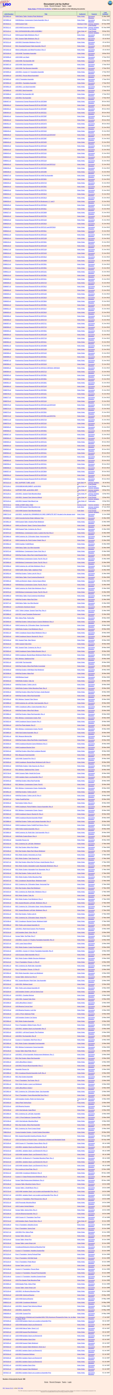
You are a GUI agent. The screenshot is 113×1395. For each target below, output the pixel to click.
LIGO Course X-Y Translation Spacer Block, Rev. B (31, 1143)
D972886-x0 (7, 714)
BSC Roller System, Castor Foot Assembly (28, 947)
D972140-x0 (7, 1217)
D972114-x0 (7, 1228)
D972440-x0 (7, 866)
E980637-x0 (7, 175)
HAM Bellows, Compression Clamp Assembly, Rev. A (32, 20)
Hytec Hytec (32, 9)
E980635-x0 (7, 183)
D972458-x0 (7, 784)
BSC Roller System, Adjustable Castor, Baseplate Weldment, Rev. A (36, 866)
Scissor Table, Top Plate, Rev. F (25, 936)
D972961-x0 (7, 521)
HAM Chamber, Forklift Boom (24, 544)
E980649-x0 (7, 131)
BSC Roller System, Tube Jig (24, 895)
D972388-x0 (7, 1073)
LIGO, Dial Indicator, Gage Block (25, 1110)
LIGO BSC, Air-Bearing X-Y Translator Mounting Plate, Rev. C (34, 1158)
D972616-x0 (7, 644)
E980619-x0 (7, 242)
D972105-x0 (7, 1143)
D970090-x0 (7, 90)
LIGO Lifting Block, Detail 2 (23, 1088)
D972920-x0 (7, 651)
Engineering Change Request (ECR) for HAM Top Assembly (34, 175)
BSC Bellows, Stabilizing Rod (24, 658)
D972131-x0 (7, 936)
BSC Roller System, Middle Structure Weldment (30, 958)
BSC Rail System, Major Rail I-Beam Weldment (30, 851)
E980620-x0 (7, 238)
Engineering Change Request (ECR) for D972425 (31, 142)
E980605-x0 (7, 294)
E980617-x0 (7, 249)
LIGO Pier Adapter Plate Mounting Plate (27, 1280)
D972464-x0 (7, 769)
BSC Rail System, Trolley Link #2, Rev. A (28, 873)
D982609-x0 (7, 1313)
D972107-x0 (7, 1054)
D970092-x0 (7, 83)
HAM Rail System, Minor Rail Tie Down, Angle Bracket (32, 692)
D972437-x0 (7, 880)
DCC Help (20, 1388)
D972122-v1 (7, 31)
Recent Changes (55, 6)
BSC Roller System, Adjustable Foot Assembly (30, 1043)
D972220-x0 (7, 991)
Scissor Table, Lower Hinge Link (25, 1243)
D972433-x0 (7, 910)
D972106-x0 (7, 1213)
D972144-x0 (7, 1176)
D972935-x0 (7, 688)
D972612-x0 (7, 1173)
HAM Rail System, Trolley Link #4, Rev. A (28, 573)
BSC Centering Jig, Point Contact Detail (27, 1128)
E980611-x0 (7, 271)
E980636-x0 (7, 179)
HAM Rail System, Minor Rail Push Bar (27, 780)
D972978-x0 (7, 547)
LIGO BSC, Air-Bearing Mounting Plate (27, 1291)
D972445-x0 (7, 858)
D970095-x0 (7, 72)
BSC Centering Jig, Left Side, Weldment (28, 843)
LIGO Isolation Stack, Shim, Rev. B (26, 932)
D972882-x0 (7, 817)
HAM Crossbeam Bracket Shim (25, 747)
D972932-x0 (7, 629)
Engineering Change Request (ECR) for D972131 (31, 427)
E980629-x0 (7, 205)
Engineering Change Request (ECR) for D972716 (31, 419)
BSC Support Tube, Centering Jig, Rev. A (28, 647)
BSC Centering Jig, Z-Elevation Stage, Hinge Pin (30, 917)
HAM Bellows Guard (21, 677)
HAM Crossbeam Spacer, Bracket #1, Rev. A (29, 636)
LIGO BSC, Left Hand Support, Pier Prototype (29, 1032)
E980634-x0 (7, 186)
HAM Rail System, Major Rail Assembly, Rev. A (30, 714)
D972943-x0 (7, 751)
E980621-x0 (7, 234)
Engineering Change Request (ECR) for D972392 (31, 149)
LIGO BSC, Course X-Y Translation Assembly (29, 72)
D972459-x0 (7, 729)
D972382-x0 (7, 1091)
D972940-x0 (7, 621)
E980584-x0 (7, 371)
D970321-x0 (7, 1365)
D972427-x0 (7, 862)
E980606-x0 (7, 290)
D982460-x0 (7, 788)
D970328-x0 (7, 1339)
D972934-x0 (7, 766)
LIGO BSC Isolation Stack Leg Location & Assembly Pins (33, 1373)
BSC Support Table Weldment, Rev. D (27, 38)
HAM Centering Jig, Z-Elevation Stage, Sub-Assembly (32, 625)
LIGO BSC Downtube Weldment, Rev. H (28, 42)
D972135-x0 (7, 977)
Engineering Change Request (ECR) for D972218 (31, 364)
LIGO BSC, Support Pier (23, 1310)
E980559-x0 (7, 464)
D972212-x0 (7, 38)
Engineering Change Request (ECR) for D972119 (31, 401)
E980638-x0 (7, 172)
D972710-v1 (7, 505)
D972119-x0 (7, 1158)
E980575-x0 (7, 405)
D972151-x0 (7, 1202)
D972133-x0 (7, 1287)
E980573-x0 (7, 412)
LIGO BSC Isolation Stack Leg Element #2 (28, 1361)
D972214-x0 (7, 1162)
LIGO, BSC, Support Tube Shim (25, 999)
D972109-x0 (7, 1258)
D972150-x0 (7, 999)
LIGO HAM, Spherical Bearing (24, 1295)
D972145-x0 (7, 1180)
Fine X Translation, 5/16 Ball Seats (26, 1258)
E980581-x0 (7, 382)
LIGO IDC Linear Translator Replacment (27, 614)
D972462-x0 (7, 810)
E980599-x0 (7, 316)
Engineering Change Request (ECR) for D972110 (31, 153)
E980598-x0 (7, 320)
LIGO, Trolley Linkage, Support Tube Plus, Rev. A (30, 610)
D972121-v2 (7, 482)
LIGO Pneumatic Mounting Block (25, 1202)
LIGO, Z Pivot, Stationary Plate (25, 1014)
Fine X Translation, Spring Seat (25, 1228)
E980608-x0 (7, 283)
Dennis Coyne (81, 505)
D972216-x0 (7, 932)
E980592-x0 (7, 342)
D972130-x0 (7, 1051)
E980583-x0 (7, 375)
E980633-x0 (7, 190)
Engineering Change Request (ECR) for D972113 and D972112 (35, 164)
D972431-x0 (7, 914)
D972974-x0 (7, 570)
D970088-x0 (7, 98)
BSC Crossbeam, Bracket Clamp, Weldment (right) (31, 921)
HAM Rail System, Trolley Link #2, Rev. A (28, 795)
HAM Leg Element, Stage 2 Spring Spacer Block (30, 525)
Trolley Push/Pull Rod (22, 799)
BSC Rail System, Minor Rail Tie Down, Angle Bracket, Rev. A (34, 862)
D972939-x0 (7, 669)
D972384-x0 (7, 1058)
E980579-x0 (7, 390)
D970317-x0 (7, 1373)
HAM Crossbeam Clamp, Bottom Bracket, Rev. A (30, 651)
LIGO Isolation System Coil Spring (26, 1017)
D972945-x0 (7, 780)
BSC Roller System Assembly (24, 1021)
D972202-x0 (7, 49)
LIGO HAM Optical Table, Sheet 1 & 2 (27, 1328)
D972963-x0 (7, 16)
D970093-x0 (7, 79)
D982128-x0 (7, 1310)
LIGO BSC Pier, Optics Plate (24, 1232)
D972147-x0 (7, 1250)
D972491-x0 (7, 736)
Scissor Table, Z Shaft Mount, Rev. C (26, 1188)
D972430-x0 (7, 847)
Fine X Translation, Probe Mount (25, 1262)
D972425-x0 (7, 906)
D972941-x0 (7, 710)
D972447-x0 (7, 647)
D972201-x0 (7, 1028)
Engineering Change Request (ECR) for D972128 (31, 238)
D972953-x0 (7, 610)
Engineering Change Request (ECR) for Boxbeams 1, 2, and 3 (34, 201)
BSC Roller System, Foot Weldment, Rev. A (29, 899)
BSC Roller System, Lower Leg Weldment (28, 1084)
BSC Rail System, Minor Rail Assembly (27, 1125)
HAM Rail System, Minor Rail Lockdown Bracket (30, 751)
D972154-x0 (7, 1006)
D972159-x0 (7, 1110)
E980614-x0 (7, 260)
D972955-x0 (7, 555)
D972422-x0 (7, 843)
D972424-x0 (7, 884)
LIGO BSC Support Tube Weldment (26, 1369)
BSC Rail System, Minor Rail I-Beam (26, 847)
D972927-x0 (7, 747)
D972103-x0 (7, 940)
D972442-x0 (7, 869)
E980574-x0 (7, 408)
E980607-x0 (7, 286)
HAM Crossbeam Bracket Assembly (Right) (28, 817)
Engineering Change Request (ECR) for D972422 (31, 131)
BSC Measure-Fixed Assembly (25, 755)
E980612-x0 (7, 268)
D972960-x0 (7, 536)
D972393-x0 (7, 958)
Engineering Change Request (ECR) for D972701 (31, 190)
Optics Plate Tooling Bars (23, 1102)
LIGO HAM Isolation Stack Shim (25, 1339)
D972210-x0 (7, 46)
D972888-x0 (7, 821)
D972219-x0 (7, 1099)
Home (46, 6)
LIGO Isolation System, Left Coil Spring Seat (29, 991)
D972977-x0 (7, 603)
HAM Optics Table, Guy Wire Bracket (26, 603)
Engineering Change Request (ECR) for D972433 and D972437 (35, 135)
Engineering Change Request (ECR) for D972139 (31, 334)
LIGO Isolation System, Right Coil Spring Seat (29, 1099)
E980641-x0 (7, 160)
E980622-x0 (7, 231)
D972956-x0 (7, 599)
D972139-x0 (7, 1199)
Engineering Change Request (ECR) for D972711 (31, 323)
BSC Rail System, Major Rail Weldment (27, 888)
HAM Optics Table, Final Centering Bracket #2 (29, 577)
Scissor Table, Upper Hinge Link (25, 1287)
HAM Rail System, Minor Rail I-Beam (27, 710)
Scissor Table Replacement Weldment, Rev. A (29, 1180)
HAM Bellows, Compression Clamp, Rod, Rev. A (30, 551)
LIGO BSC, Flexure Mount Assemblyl (27, 75)
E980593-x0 (7, 338)
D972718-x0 (7, 773)
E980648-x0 (7, 135)
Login (70, 6)
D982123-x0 (7, 1306)
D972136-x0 (7, 1188)
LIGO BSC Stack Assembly (23, 90)
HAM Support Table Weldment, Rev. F (27, 35)
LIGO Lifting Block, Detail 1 (23, 1062)
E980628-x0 (7, 209)
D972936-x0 (7, 692)
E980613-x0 (7, 264)
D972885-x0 (7, 732)
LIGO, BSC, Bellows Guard (23, 984)
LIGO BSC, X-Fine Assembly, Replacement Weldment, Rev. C (34, 1054)
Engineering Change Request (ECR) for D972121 (31, 316)
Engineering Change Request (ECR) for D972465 (31, 105)
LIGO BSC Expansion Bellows (25, 1354)
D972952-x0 (7, 573)
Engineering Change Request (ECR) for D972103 (31, 253)
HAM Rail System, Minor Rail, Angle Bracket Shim (31, 555)
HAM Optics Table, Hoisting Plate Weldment (29, 16)
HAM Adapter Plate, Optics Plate (25, 1284)
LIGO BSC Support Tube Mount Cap (26, 501)
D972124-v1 (7, 501)
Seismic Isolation (93, 24)
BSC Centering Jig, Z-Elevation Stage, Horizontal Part (32, 884)
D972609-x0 (7, 758)
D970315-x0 (7, 1369)
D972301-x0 (7, 995)
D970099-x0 (7, 57)
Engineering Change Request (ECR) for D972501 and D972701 (35, 416)
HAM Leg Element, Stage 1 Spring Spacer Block (30, 581)
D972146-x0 (7, 1184)
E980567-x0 (7, 434)
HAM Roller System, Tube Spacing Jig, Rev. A (29, 766)
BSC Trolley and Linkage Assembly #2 (27, 988)
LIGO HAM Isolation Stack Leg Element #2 (28, 1336)
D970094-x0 (7, 75)
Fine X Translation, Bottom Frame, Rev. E (28, 1025)
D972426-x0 (7, 917)
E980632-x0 (7, 194)
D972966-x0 (7, 525)
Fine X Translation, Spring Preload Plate (28, 1254)
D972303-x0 (7, 1032)
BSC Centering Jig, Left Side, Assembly (27, 1114)
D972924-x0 (7, 814)
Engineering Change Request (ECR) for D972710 (31, 327)
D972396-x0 (7, 1047)
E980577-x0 (7, 397)
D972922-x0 (7, 721)
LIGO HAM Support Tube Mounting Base (28, 510)
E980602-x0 (7, 305)
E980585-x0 (7, 368)
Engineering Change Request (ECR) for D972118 (31, 146)
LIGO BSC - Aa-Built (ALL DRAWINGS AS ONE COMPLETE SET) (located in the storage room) (45, 514)
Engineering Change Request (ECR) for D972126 (31, 294)
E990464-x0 (7, 112)
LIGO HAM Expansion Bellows (25, 27)
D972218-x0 (7, 1017)
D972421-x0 (7, 1128)
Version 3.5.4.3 (9, 1388)
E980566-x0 (7, 438)
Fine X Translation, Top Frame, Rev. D (27, 1080)
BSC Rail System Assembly (24, 1077)
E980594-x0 (7, 334)
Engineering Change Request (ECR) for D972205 (31, 456)
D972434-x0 (7, 903)
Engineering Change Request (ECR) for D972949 (31, 101)
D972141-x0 (7, 1273)
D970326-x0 (7, 1324)
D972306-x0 (7, 1062)
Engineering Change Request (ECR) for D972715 (31, 183)
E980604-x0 (7, 297)
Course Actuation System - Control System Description (32, 1132)
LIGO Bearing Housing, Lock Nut (25, 1010)
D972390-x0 (7, 1021)
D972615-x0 (7, 1295)
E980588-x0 (7, 357)
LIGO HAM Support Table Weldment (26, 1343)
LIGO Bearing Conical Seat (23, 1006)
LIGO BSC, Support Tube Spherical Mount (28, 497)
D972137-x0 (7, 1040)
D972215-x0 (7, 1151)
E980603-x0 (7, 301)
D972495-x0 (7, 618)
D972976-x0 (7, 577)
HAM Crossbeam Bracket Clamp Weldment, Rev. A (31, 743)
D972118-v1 (7, 486)
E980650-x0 (7, 127)
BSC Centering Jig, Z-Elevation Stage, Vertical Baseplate (33, 906)
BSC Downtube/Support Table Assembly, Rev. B (30, 46)
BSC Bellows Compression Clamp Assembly (29, 1047)
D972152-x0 (7, 984)
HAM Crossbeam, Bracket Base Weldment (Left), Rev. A (32, 762)
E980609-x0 (7, 279)
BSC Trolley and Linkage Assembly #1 (27, 925)
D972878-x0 (7, 706)
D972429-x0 (7, 888)
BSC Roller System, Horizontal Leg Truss (28, 855)
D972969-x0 (7, 562)
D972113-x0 (7, 962)
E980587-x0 (7, 360)
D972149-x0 (7, 1276)
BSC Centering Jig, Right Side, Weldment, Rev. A (30, 892)
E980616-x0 (7, 253)
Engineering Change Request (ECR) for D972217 (31, 308)
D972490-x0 (7, 755)
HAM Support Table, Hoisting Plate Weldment (29, 521)
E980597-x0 (7, 323)
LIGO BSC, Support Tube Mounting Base (28, 493)
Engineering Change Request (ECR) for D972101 (31, 271)
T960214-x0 (7, 1136)
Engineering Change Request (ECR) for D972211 (31, 112)
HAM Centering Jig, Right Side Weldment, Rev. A (30, 588)
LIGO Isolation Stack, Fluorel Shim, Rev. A (28, 1221)
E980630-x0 (7, 201)
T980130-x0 (7, 1132)
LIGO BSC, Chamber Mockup (24, 995)
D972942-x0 (7, 740)
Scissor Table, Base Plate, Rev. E (25, 1051)
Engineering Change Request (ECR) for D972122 (31, 234)
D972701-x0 (7, 777)
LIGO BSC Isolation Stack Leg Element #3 (28, 1358)
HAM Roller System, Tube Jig (24, 681)
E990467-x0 (7, 101)
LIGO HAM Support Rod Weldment (26, 1332)
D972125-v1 (7, 493)
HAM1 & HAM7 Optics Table (24, 505)
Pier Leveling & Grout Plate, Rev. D (26, 1169)
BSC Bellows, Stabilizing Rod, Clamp (27, 769)
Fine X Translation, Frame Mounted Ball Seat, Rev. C (32, 1095)
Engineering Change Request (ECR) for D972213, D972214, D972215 (37, 368)
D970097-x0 (7, 64)
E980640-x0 (7, 164)
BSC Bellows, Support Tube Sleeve (26, 699)
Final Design (92, 25)
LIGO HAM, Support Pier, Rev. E (25, 758)
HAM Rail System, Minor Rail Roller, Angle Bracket (31, 740)
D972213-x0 (7, 1147)
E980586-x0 (7, 364)
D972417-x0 (7, 1232)
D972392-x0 (7, 973)
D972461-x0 (7, 718)
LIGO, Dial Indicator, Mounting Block (26, 1121)
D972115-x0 (7, 1254)
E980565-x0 (7, 442)
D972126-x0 (7, 1169)
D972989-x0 (7, 614)
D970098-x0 (7, 61)
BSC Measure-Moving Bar (23, 736)
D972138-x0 (7, 1269)
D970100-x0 (7, 53)
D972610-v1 (7, 24)
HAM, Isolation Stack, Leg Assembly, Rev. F (29, 777)
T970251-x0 (7, 1139)
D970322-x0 (7, 1347)
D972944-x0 (7, 666)
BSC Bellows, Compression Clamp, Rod (28, 718)
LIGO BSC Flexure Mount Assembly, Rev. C (29, 1065)
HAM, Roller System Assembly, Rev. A (27, 829)
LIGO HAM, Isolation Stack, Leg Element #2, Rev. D (31, 1165)
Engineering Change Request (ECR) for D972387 (31, 138)
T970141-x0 (7, 1317)
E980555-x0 (7, 479)
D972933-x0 (7, 681)
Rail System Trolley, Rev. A (23, 803)
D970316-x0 (7, 1354)
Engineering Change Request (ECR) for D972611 (31, 209)
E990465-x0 (7, 109)
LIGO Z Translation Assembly (24, 79)
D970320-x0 (7, 1358)
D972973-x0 (7, 533)
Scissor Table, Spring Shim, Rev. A (26, 1210)
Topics (64, 6)
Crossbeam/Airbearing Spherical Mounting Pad (30, 1247)
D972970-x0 (7, 592)
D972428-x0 (7, 851)
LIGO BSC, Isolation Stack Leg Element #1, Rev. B (31, 1147)
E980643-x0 (7, 153)
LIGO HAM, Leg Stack (22, 57)
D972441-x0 (7, 899)
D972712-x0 (7, 1154)
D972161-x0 (7, 1117)
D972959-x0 (7, 588)
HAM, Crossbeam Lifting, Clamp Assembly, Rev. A (31, 706)
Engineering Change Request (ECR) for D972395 (31, 172)
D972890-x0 (7, 832)
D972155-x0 (7, 1010)
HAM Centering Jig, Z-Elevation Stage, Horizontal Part (32, 536)
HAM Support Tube (21, 24)
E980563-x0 (7, 449)
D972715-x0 (7, 1191)
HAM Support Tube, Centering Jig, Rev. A (28, 529)
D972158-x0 (7, 1121)
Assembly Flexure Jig (22, 840)
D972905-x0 (7, 1284)
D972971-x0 (7, 558)
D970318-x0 (7, 1350)
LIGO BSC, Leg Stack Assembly (25, 86)
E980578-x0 (7, 394)
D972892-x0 (7, 20)
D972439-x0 (7, 855)
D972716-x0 (7, 1206)
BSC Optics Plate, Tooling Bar (24, 618)
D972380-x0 (7, 1114)
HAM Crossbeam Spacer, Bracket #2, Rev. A (29, 814)
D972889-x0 (7, 703)
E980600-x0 (7, 312)
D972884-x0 (7, 829)
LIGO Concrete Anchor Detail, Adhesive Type (29, 518)
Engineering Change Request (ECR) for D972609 (31, 212)
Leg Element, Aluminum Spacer (25, 607)
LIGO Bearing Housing (22, 1106)
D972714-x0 (7, 1221)
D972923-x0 (7, 636)
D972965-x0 (7, 581)
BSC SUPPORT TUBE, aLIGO (25, 482)
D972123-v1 (7, 497)
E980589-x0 (7, 353)
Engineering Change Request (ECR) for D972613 (31, 194)
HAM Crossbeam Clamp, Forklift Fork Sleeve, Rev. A (31, 825)
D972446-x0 (7, 640)
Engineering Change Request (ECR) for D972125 (31, 246)
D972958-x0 (7, 566)
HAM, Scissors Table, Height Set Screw (27, 773)
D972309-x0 (7, 1069)
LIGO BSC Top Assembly (23, 98)
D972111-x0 (7, 1080)
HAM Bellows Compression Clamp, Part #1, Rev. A (31, 584)
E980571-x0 (7, 419)
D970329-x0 (7, 1321)
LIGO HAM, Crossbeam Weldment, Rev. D (28, 1173)
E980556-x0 (7, 475)
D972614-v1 (7, 507)
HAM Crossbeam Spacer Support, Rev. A (28, 721)
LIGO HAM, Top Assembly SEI (24, 61)
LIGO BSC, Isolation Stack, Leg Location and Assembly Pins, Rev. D (36, 1195)
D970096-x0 (7, 68)
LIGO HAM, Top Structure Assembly (26, 68)
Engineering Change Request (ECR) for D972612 (31, 257)
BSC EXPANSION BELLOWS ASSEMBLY (28, 31)
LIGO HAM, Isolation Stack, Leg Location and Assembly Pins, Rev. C (36, 1191)
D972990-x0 (7, 518)
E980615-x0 (7, 257)
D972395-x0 (7, 1043)
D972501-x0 (7, 662)
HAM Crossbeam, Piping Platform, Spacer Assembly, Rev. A (34, 806)
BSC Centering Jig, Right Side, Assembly (28, 966)
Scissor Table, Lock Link (23, 1265)
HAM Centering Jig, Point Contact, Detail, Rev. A (30, 540)
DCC (4, 1388)
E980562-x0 (7, 453)
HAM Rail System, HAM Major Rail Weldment (29, 669)
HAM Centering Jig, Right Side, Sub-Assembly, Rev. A (32, 832)
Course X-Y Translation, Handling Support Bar (29, 1250)
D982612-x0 (7, 1302)
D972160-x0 (7, 1014)
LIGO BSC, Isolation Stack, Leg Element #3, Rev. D (31, 1151)
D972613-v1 (7, 510)
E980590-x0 (7, 349)
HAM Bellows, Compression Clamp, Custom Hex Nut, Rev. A (34, 533)
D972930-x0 (7, 743)
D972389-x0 (7, 980)
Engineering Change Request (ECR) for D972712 (31, 371)
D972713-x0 (7, 1165)
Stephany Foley (82, 24)
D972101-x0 (7, 1065)
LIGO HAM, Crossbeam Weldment (26, 1302)
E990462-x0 (7, 120)
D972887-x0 (7, 695)
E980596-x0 (7, 327)
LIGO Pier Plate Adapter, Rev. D (25, 725)
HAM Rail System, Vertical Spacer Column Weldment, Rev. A (34, 621)
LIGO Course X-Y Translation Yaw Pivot (27, 1217)
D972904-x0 (7, 725)
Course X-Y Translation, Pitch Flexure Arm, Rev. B (31, 1199)
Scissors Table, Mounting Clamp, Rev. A (27, 1184)
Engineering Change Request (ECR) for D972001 (31, 179)
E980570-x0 (7, 423)
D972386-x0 (7, 925)
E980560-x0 (7, 460)
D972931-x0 (7, 836)
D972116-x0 (7, 1262)
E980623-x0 (7, 227)
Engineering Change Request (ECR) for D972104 (31, 460)
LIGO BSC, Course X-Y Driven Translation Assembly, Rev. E (34, 951)
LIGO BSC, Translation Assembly (25, 83)
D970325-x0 (7, 1343)
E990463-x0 (7, 116)
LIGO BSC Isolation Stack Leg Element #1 (28, 1350)
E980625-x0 (7, 220)
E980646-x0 (7, 142)
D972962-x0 (7, 544)
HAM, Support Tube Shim (23, 644)
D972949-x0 (7, 684)
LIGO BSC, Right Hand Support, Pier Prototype (30, 929)
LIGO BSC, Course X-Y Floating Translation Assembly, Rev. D (34, 940)
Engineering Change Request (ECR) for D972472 (31, 120)
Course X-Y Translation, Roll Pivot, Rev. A (28, 1040)
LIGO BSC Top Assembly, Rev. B (25, 1036)
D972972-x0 (7, 551)
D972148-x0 (7, 1265)
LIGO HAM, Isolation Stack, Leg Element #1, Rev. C (31, 1154)
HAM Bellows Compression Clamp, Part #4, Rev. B (31, 558)
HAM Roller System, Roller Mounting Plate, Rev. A (31, 688)
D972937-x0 (7, 799)
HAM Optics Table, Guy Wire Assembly (27, 547)
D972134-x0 (7, 1239)
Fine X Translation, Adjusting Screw (26, 1225)
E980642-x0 (7, 157)
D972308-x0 (7, 1003)
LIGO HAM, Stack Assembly (24, 64)
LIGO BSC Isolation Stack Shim (25, 1365)
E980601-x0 (7, 308)
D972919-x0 (7, 825)
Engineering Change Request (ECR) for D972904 (31, 290)
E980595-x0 (7, 331)
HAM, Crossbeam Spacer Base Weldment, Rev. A (31, 632)
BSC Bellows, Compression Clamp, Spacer (29, 810)
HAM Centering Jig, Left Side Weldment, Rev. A (30, 566)
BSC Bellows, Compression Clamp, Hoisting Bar (30, 788)
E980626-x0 (7, 216)
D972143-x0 (7, 1210)
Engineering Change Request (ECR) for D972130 (31, 445)
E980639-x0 (7, 168)
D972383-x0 (7, 1077)
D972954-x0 (7, 529)
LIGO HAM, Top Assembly (23, 662)
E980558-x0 (7, 468)
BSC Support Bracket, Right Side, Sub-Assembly (30, 980)
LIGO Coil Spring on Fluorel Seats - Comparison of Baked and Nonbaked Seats (40, 1139)
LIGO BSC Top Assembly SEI (24, 94)
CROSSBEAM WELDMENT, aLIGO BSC (28, 486)
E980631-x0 (7, 197)
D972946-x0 (7, 803)
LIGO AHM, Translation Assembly (25, 53)
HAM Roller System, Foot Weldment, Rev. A (29, 629)
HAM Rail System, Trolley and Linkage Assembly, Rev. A (33, 821)
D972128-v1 (7, 490)
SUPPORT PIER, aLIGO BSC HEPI (26, 490)
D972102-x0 (7, 951)
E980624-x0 (7, 223)
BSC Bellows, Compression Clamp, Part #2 (29, 729)
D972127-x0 (7, 1236)
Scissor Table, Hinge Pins (23, 1239)
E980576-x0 (7, 401)
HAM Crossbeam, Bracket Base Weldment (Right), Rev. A (33, 655)
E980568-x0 (7, 431)
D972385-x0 (7, 1125)
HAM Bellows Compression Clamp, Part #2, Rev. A (31, 562)
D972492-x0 (7, 840)
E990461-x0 (7, 123)
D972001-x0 (7, 1036)
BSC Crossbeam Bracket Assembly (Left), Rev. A (30, 1073)
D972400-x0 (7, 1102)
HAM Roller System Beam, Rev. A (26, 836)
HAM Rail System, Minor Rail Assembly (27, 695)
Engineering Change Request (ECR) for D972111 (30, 157)
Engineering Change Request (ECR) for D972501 (31, 186)
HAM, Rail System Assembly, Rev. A (26, 732)
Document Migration (91, 17)
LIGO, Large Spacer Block (23, 943)
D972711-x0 (7, 35)
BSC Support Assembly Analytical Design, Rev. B (30, 1136)
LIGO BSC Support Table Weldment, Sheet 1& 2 (30, 1347)
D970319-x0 (7, 1361)
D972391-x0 (7, 1084)
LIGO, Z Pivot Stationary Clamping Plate (28, 1117)
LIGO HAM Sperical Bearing (24, 1299)
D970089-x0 (7, 94)
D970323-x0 (7, 1332)
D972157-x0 (7, 943)
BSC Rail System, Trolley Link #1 (25, 914)
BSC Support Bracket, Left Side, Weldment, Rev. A (31, 903)
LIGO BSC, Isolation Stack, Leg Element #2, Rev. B (31, 1162)
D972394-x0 (7, 947)
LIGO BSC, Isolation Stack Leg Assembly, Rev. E (30, 1028)
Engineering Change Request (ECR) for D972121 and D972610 (35, 227)
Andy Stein (80, 482)
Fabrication (91, 501)
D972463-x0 (7, 658)
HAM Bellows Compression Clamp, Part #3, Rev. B (31, 592)
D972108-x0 (7, 1225)
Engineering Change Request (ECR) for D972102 (31, 220)
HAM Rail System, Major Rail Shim (26, 599)
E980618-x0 (7, 246)
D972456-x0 (7, 699)
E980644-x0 (7, 149)
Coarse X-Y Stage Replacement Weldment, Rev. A (31, 1176)
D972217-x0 (7, 1195)
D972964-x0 (7, 607)
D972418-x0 (7, 1280)
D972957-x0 (7, 540)
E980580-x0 (7, 386)
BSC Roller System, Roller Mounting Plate (28, 877)
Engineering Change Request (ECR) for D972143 (31, 386)
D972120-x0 (7, 1291)
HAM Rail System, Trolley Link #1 (25, 684)
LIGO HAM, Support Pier (23, 1313)
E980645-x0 (7, 146)
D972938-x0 (7, 673)
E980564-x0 (7, 445)
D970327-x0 (7, 1336)
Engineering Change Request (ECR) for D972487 (31, 109)
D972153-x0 (7, 1106)
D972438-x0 (7, 921)
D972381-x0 (7, 966)
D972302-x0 (7, 929)
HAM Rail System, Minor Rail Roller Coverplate (30, 666)
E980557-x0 (7, 471)
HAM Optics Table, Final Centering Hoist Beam (30, 595)
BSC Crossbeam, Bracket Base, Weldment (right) (30, 880)
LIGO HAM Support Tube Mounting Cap (27, 507)
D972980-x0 (7, 595)
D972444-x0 (7, 895)
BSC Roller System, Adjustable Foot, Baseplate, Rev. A (32, 869)
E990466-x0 (7, 105)
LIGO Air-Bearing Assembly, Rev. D (26, 1213)
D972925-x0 (7, 655)
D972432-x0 (7, 873)
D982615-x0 (7, 1299)
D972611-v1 (7, 27)
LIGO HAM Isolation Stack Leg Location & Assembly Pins (33, 1321)
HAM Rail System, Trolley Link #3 (25, 792)
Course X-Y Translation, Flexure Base (27, 1269)
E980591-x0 (7, 345)
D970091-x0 (7, 86)
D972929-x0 (7, 762)
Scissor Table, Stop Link (23, 1236)
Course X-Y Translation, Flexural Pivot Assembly (30, 1273)
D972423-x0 (7, 892)
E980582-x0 (7, 379)
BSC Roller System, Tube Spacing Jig (27, 858)
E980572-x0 (7, 416)
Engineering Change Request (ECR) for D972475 (31, 123)
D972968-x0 (7, 584)
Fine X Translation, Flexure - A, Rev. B (27, 962)
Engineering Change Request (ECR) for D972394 (31, 168)
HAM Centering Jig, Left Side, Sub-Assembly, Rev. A (31, 703)
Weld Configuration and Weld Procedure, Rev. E (30, 49)
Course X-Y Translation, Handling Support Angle (30, 1276)
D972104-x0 (7, 954)
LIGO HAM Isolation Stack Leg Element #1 (28, 1324)
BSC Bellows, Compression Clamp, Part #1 (29, 784)
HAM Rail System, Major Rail (24, 673)
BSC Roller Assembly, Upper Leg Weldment (29, 973)
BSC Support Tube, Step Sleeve (25, 640)
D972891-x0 (7, 625)
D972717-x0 (7, 677)
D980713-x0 (7, 514)
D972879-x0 (7, 806)
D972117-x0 (7, 1095)
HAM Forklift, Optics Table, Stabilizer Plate (28, 570)
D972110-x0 (7, 1025)
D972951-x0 (7, 792)
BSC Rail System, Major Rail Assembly (27, 1058)
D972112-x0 (7, 969)
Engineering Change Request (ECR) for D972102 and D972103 (35, 405)
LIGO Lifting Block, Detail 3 (23, 1003)
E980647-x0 (7, 138)
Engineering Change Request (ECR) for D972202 (31, 127)
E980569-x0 (7, 427)
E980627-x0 (7, 212)
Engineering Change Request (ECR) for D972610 (31, 205)
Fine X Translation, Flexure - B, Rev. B (27, 969)
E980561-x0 (7, 456)
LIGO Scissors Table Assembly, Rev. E (27, 954)
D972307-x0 (7, 1088)
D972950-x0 (7, 795)
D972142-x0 (7, 1247)
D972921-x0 (7, 632)
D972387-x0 (7, 988)
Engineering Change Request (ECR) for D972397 (31, 116)
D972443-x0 (7, 877)
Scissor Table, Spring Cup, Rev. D (26, 977)
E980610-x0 (7, 275)
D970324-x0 (7, 1328)
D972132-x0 (7, 1243)
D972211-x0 (7, 42)
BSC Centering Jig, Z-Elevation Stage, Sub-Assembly (32, 1091)
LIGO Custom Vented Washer (24, 1206)
